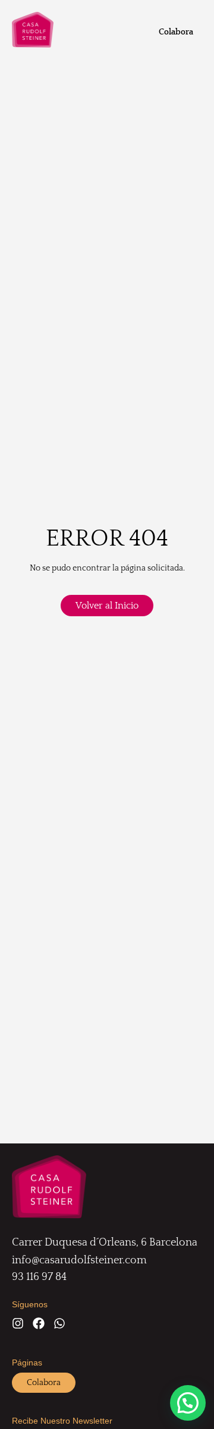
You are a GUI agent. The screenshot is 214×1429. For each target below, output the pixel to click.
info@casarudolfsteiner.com (79, 1260)
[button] (188, 1403)
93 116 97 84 (39, 1277)
